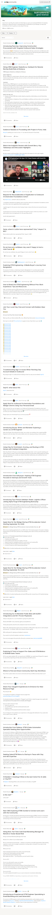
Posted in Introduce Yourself (9, 43)
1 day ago (21, 691)
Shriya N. (5, 134)
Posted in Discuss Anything (8, 283)
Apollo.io (43, 908)
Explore (11, 33)
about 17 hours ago (23, 386)
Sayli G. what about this (11, 389)
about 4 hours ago (23, 126)
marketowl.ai (27, 641)
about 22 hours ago (26, 673)
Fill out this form (17, 322)
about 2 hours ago (27, 43)
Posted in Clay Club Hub (8, 126)
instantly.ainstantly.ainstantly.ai (26, 908)
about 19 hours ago (27, 475)
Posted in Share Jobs (7, 64)
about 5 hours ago (24, 144)
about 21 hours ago (25, 616)
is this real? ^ (7, 803)
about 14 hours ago (24, 227)
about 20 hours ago (23, 522)
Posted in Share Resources (8, 144)
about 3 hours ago (22, 64)
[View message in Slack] (32, 43)
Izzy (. (10, 201)
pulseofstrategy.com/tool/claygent (11, 704)
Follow (3, 33)
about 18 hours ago (27, 426)
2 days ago (22, 815)
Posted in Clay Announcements (9, 569)
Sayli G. (7, 201)
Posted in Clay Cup (7, 799)
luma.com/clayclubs (40, 319)
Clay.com (11, 908)
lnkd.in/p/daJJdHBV (37, 644)
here (13, 555)
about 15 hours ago (25, 283)
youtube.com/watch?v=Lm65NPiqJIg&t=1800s (14, 157)
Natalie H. (6, 789)
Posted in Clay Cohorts (7, 193)
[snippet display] (47, 37)
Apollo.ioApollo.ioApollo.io (9, 910)
